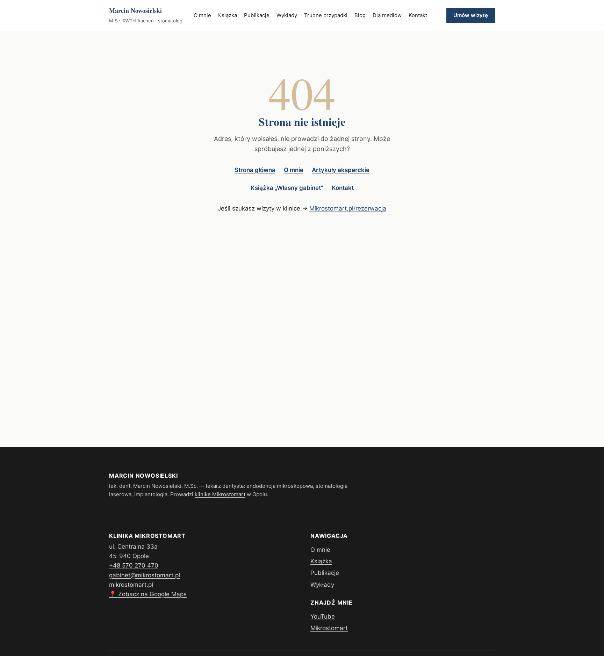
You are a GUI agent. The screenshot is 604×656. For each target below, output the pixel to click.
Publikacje (256, 15)
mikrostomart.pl (131, 584)
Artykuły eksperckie (340, 169)
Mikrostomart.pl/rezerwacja (347, 208)
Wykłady (286, 15)
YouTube (322, 616)
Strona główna (255, 169)
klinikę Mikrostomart (220, 494)
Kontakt (418, 15)
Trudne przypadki (325, 15)
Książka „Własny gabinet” (287, 187)
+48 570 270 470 (133, 565)
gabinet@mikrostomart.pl (144, 575)
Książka (227, 15)
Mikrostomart (329, 628)
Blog (360, 15)
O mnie (202, 15)
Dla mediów (387, 15)
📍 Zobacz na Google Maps (148, 594)
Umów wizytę (470, 15)
